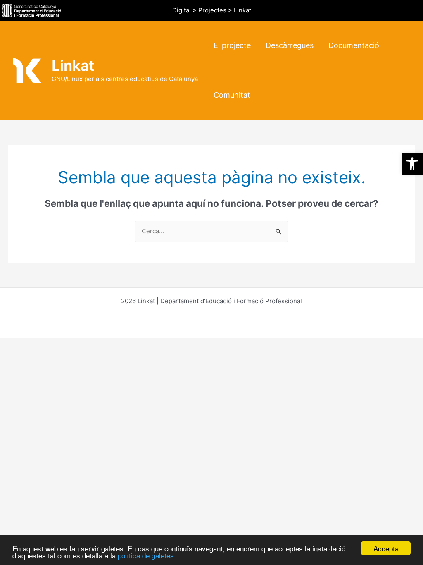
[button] (412, 164)
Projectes (212, 10)
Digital (181, 10)
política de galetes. (147, 555)
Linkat (73, 65)
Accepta (386, 548)
